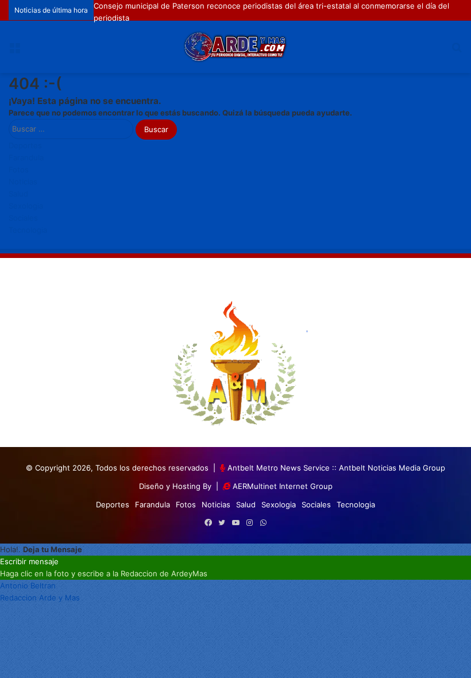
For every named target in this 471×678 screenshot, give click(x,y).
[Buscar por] (456, 51)
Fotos (19, 169)
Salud (18, 193)
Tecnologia (28, 229)
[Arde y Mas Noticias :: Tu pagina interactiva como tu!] (235, 47)
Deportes (25, 145)
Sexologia (26, 205)
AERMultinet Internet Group (283, 486)
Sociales (23, 217)
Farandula (26, 157)
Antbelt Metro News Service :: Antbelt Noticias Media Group (336, 467)
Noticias (23, 181)
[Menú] (14, 51)
